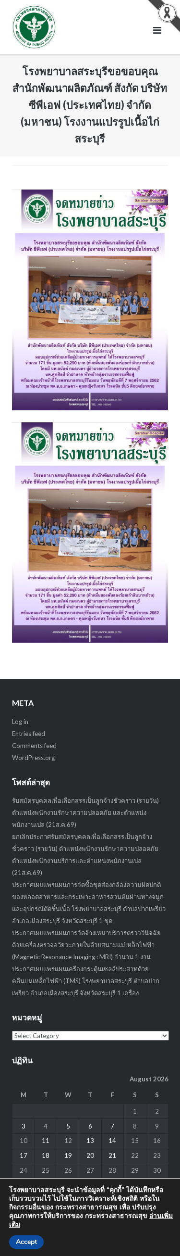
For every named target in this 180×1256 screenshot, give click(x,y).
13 (90, 1140)
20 (90, 1155)
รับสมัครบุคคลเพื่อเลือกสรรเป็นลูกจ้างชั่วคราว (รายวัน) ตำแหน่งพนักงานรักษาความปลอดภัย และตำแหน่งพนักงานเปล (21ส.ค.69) (85, 812)
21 (112, 1155)
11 (45, 1140)
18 (45, 1155)
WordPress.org (33, 757)
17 (23, 1155)
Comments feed (34, 745)
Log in (20, 721)
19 (68, 1155)
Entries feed (28, 733)
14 (112, 1140)
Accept (26, 1241)
